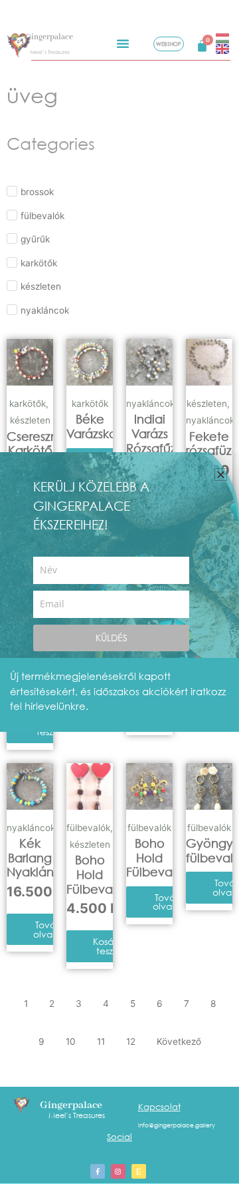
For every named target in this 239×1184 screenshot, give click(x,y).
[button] (221, 474)
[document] (119, 592)
